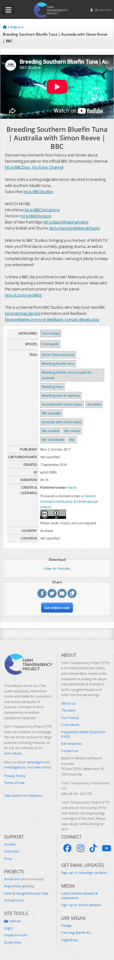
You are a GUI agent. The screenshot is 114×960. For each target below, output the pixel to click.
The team (68, 710)
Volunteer (11, 851)
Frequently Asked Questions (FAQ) (83, 734)
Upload (14, 921)
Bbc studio (72, 430)
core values (13, 753)
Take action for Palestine (23, 795)
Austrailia (94, 404)
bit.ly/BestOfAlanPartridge (65, 222)
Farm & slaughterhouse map (26, 893)
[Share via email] (62, 593)
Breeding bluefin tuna (58, 363)
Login (8, 928)
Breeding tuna (52, 386)
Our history (70, 717)
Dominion (23, 879)
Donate (10, 844)
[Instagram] (80, 848)
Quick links (12, 942)
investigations (15, 767)
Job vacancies (71, 743)
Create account (15, 935)
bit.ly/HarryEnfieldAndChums (75, 228)
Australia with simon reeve (61, 422)
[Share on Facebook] (42, 593)
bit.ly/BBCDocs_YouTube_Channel (34, 167)
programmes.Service (22, 313)
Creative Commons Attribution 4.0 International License (69, 501)
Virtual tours (13, 900)
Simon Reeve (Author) (58, 354)
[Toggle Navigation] (8, 10)
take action (42, 767)
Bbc (72, 439)
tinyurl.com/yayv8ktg (23, 295)
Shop (8, 858)
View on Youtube (57, 568)
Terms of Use (14, 782)
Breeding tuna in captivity (61, 395)
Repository (19, 886)
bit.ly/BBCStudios (38, 191)
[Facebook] (67, 848)
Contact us (69, 750)
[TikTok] (93, 848)
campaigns (34, 762)
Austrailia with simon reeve (62, 404)
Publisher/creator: (53, 487)
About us (68, 703)
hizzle (72, 487)
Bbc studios (50, 430)
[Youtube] (106, 848)
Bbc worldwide (53, 439)
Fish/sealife (50, 344)
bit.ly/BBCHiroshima (42, 210)
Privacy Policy (15, 775)
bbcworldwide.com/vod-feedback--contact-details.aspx (52, 319)
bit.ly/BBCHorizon (35, 216)
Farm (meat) (51, 333)
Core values (70, 724)
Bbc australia (51, 413)
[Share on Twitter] (52, 593)
